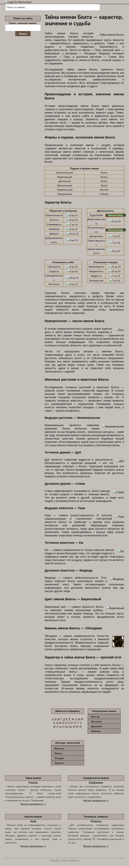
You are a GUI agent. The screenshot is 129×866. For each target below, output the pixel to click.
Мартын (59, 748)
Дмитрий (96, 726)
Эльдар (59, 758)
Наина (58, 753)
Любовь (96, 731)
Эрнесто (59, 762)
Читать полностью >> (33, 803)
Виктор (95, 716)
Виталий (96, 721)
